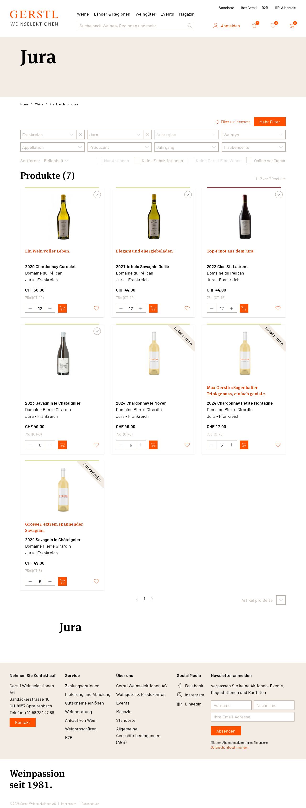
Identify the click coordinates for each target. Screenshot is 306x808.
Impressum (68, 804)
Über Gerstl (248, 8)
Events (167, 14)
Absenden (225, 731)
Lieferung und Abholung (87, 694)
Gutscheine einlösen (84, 702)
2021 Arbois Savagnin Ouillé (142, 266)
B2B (265, 8)
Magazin (186, 14)
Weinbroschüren (81, 728)
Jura (74, 104)
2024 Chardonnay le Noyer (141, 403)
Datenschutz (90, 804)
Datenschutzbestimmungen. (230, 747)
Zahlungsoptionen (82, 685)
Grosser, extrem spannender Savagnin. (54, 527)
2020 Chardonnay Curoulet (50, 266)
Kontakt (22, 722)
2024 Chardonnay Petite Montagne (240, 403)
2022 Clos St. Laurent (227, 266)
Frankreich (57, 104)
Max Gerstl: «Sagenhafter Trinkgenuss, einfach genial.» (236, 390)
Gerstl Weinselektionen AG (141, 685)
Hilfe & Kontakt (284, 8)
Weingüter (146, 14)
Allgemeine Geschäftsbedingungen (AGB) (138, 735)
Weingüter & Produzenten (141, 694)
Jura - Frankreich (41, 279)
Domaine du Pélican (43, 272)
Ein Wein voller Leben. (47, 251)
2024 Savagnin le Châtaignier (53, 539)
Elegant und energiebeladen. (145, 251)
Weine (39, 104)
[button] (190, 26)
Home (24, 104)
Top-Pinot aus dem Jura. (230, 251)
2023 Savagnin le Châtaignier (53, 403)
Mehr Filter (269, 121)
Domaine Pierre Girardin (48, 409)
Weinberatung (78, 711)
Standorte (226, 8)
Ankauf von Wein (81, 720)
